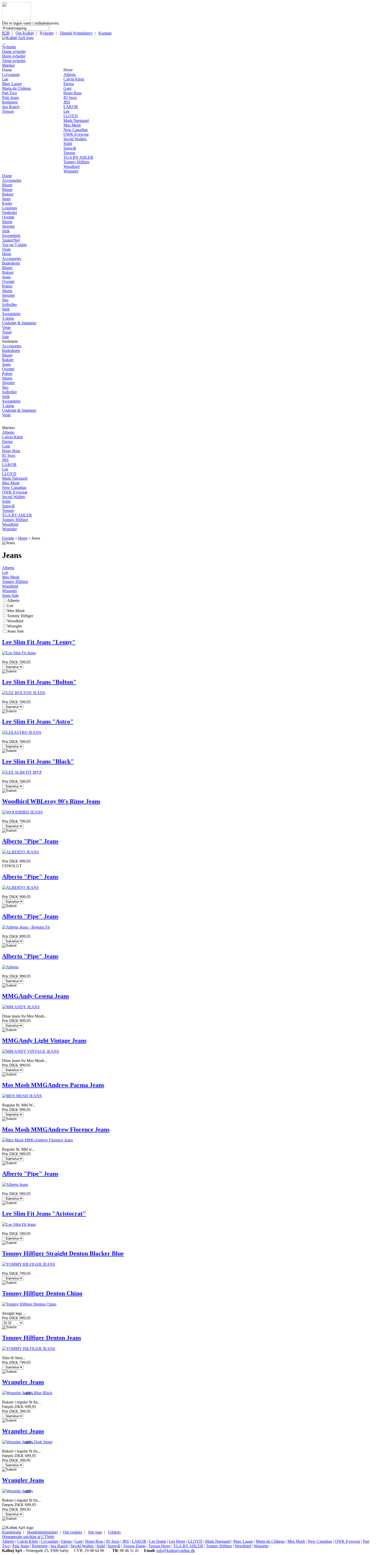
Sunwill (69, 148)
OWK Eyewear (76, 134)
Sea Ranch (10, 107)
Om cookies (72, 1532)
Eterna (68, 84)
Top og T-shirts (14, 245)
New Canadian (75, 130)
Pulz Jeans (10, 97)
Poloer (7, 286)
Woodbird (71, 166)
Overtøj (8, 217)
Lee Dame (157, 1541)
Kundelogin (11, 1532)
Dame (7, 176)
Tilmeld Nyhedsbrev (76, 33)
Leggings (9, 208)
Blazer (7, 185)
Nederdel (9, 212)
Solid (67, 143)
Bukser (8, 194)
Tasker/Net (11, 240)
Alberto (69, 74)
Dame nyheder (14, 51)
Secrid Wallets (74, 139)
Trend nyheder (14, 61)
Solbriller (9, 304)
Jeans (6, 199)
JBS (66, 102)
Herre (6, 254)
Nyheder (47, 33)
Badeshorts (11, 263)
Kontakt (105, 33)
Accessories (11, 180)
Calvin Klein (73, 79)
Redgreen (10, 102)
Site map (95, 1532)
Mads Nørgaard (76, 120)
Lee (5, 79)
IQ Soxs (70, 97)
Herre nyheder (13, 56)
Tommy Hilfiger (76, 162)
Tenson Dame (134, 1546)
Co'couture (11, 74)
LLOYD (70, 116)
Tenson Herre (159, 1546)
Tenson (8, 111)
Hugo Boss (72, 93)
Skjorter (8, 226)
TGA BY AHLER (78, 157)
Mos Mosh (72, 125)
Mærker (8, 65)
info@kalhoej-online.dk (176, 1550)
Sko (5, 300)
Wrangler (70, 171)
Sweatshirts (11, 235)
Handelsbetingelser (42, 1532)
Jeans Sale (10, 595)
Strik (6, 231)
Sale (5, 337)
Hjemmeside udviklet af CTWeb (28, 1537)
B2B (6, 33)
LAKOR (70, 107)
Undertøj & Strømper (19, 323)
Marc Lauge (12, 84)
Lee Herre (177, 1541)
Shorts (7, 222)
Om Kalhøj (25, 33)
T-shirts (8, 318)
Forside (8, 538)
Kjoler (7, 203)
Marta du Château (16, 88)
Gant (67, 88)
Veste (6, 249)
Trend (7, 332)
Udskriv (114, 1532)
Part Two (9, 93)
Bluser (7, 189)
